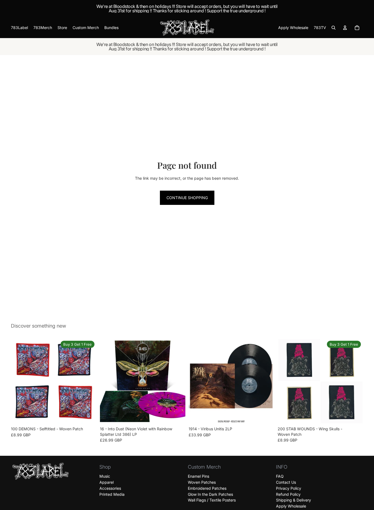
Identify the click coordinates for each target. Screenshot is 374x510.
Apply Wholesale (291, 506)
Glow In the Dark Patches (210, 494)
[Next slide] (88, 381)
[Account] (345, 28)
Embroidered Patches (207, 488)
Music (104, 476)
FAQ (280, 476)
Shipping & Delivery (293, 500)
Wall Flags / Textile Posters (212, 500)
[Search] (333, 28)
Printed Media (112, 494)
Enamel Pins (198, 476)
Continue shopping (187, 197)
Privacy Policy (288, 488)
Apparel (106, 482)
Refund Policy (288, 494)
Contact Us (286, 482)
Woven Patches (202, 482)
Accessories (110, 488)
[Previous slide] (19, 381)
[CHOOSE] (88, 416)
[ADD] (177, 416)
